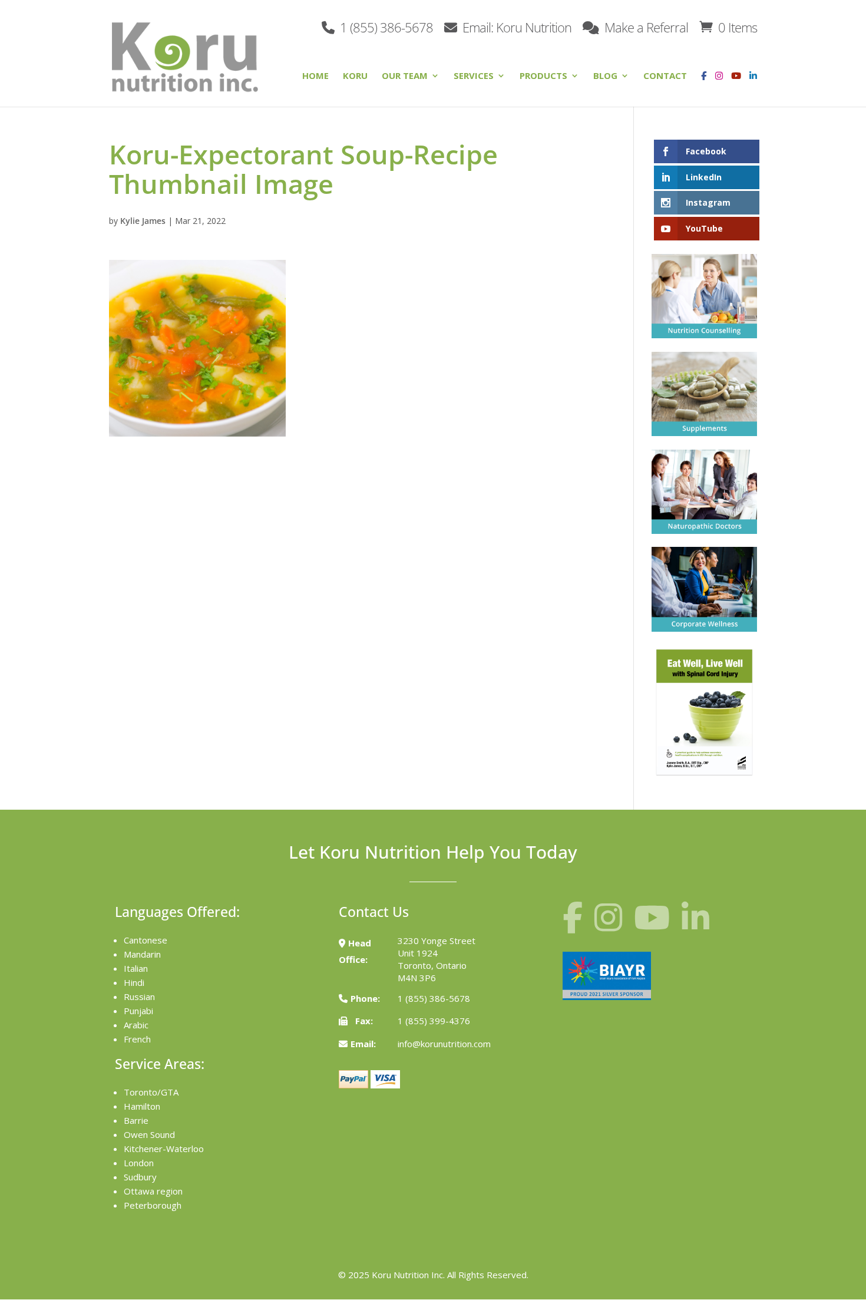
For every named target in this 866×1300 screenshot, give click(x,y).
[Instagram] (716, 84)
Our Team (405, 76)
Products (543, 76)
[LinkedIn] (753, 84)
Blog (605, 76)
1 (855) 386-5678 (385, 26)
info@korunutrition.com (444, 1044)
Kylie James (143, 220)
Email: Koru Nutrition (515, 26)
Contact (665, 76)
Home (315, 76)
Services (474, 76)
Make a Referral (644, 26)
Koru (355, 76)
